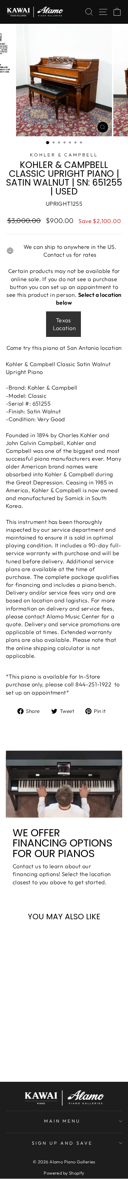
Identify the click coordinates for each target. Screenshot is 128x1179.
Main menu (62, 1121)
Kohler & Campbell (64, 154)
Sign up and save (62, 1143)
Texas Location (64, 324)
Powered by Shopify (64, 1173)
